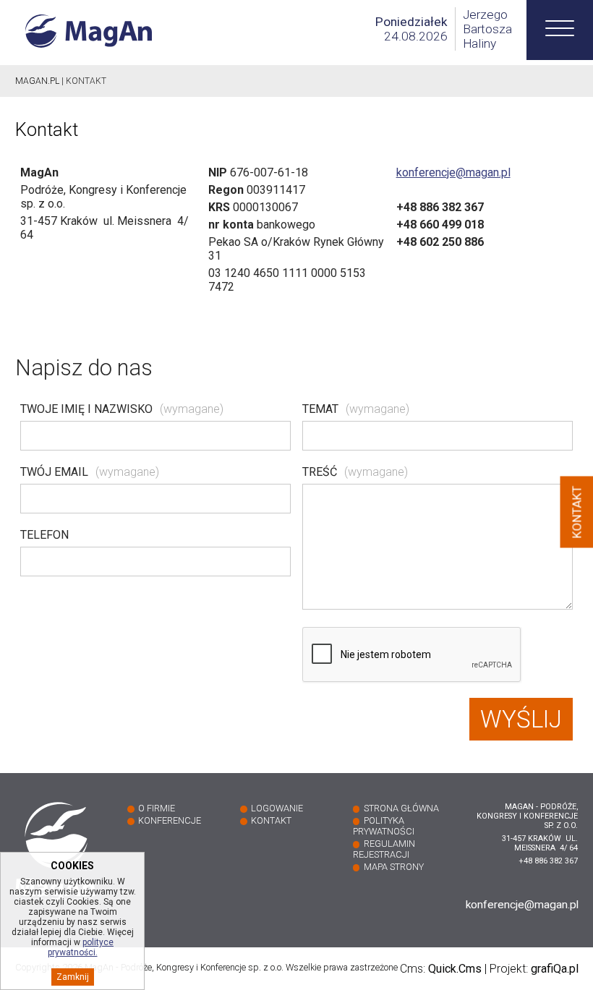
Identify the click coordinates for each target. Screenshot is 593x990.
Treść (355, 472)
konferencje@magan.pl (453, 172)
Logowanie (277, 808)
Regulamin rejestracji (384, 849)
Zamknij (72, 977)
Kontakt (271, 820)
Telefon (44, 535)
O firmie (156, 808)
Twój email (89, 472)
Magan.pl (37, 81)
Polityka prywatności (383, 826)
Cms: (441, 969)
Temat (355, 409)
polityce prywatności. (81, 947)
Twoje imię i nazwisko (121, 409)
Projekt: (534, 969)
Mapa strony (394, 866)
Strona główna (401, 808)
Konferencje (169, 820)
